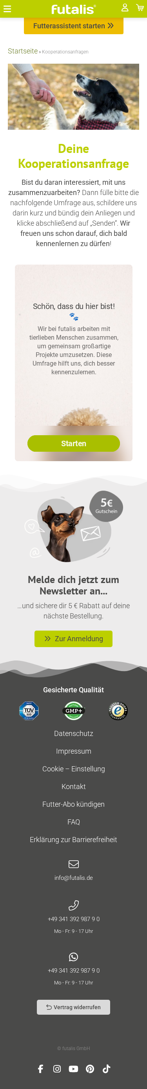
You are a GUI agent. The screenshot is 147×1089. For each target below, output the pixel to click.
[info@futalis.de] (74, 864)
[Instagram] (57, 1069)
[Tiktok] (106, 1069)
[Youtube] (73, 1069)
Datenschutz (73, 733)
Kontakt (74, 786)
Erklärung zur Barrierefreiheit (73, 839)
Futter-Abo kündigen (73, 804)
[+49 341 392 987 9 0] (74, 906)
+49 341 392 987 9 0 (74, 919)
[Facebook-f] (40, 1069)
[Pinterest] (90, 1069)
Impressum (73, 751)
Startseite (23, 51)
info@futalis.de (73, 877)
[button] (7, 8)
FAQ (73, 822)
